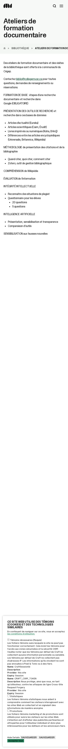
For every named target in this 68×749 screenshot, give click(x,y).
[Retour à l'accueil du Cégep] (5, 48)
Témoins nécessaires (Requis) (26, 640)
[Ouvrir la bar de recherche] (54, 6)
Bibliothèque (20, 48)
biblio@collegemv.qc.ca (29, 79)
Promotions (16, 711)
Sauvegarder (29, 737)
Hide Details (13, 737)
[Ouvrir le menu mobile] (61, 6)
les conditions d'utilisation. (21, 633)
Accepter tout (15, 740)
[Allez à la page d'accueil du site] (7, 7)
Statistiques (16, 696)
